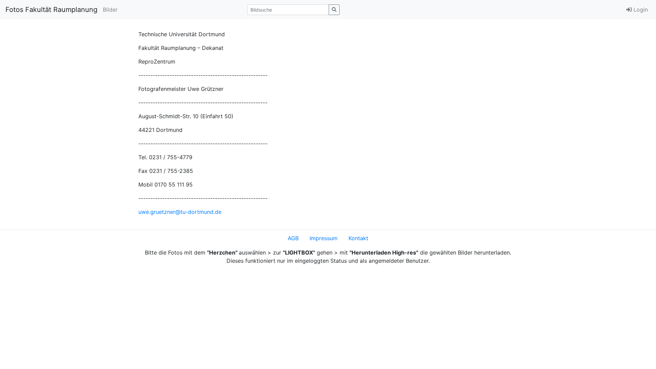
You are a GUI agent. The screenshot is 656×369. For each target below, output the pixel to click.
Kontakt (358, 238)
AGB (293, 238)
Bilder (110, 9)
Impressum (324, 238)
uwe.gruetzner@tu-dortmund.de (179, 211)
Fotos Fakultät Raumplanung (51, 9)
